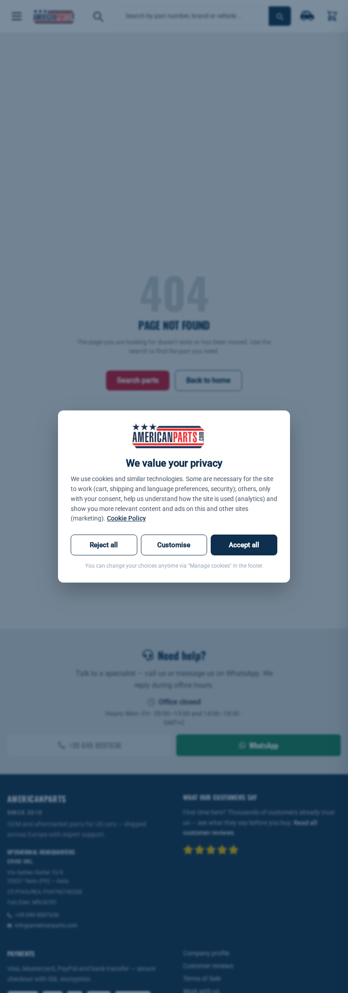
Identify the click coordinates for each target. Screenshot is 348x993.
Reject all (104, 545)
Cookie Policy (126, 518)
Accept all (244, 545)
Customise (173, 545)
